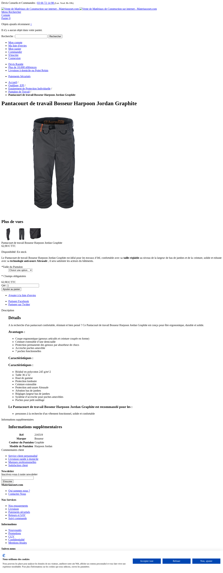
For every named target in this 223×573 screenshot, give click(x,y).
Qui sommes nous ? (19, 490)
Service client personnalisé (22, 455)
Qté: (3, 285)
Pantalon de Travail (19, 91)
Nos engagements (18, 505)
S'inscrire (13, 55)
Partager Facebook (18, 301)
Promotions (14, 533)
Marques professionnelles (22, 462)
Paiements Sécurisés (19, 76)
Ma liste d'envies (17, 45)
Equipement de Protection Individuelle (29, 88)
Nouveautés (14, 530)
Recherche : (7, 36)
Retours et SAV (17, 515)
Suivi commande (17, 518)
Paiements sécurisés (19, 512)
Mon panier (14, 48)
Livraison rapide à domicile (23, 458)
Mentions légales (17, 542)
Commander (15, 51)
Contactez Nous (17, 493)
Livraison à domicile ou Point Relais (28, 70)
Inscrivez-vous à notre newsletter (19, 474)
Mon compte (15, 42)
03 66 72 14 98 (46, 2)
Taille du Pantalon (12, 266)
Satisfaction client (18, 465)
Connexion (14, 58)
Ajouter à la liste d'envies (22, 295)
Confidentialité (16, 539)
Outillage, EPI (16, 85)
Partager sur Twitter (19, 304)
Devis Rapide (15, 64)
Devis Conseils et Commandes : (18, 2)
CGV (11, 536)
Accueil (12, 82)
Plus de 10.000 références (22, 67)
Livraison (13, 508)
